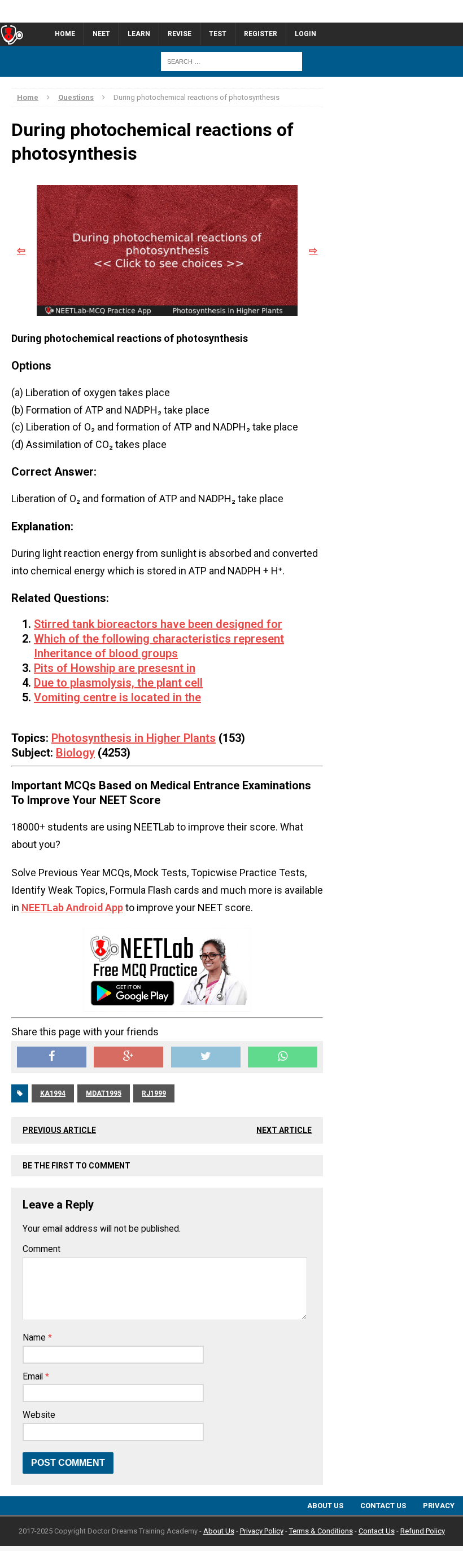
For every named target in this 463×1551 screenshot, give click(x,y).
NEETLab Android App (72, 907)
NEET (101, 34)
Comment (41, 1249)
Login (305, 34)
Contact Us (383, 1505)
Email (34, 1377)
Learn (139, 34)
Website (39, 1415)
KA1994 (52, 1093)
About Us (325, 1505)
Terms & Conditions (321, 1531)
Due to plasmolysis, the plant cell (118, 682)
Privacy (439, 1505)
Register (260, 34)
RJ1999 (154, 1093)
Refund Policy (422, 1531)
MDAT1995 (103, 1093)
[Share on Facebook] (51, 1057)
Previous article (59, 1130)
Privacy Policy (261, 1531)
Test (217, 34)
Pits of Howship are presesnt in (114, 668)
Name (35, 1338)
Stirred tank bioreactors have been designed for (158, 624)
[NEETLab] (231, 11)
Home (65, 34)
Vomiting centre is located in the (117, 697)
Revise (179, 34)
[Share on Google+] (128, 1057)
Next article (284, 1130)
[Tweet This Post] (206, 1057)
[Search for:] (231, 61)
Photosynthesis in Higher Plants (133, 738)
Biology (75, 752)
